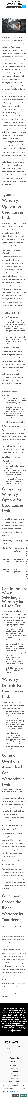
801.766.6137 (14, 1069)
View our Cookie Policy (14, 1091)
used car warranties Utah (9, 990)
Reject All (16, 1095)
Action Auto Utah (10, 93)
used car (13, 383)
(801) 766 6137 (14, 7)
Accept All (23, 1095)
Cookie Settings (7, 1095)
